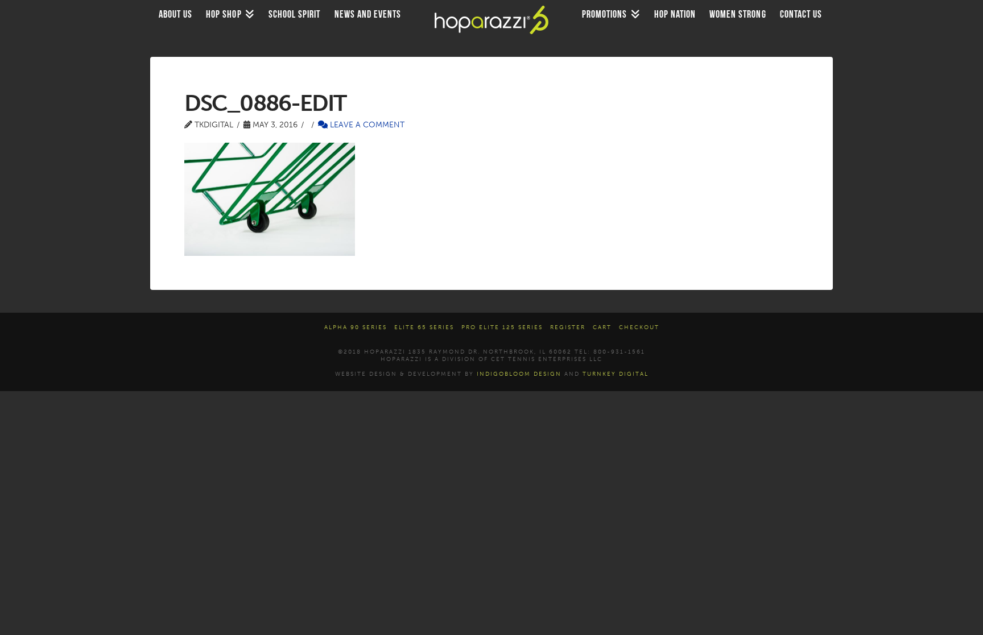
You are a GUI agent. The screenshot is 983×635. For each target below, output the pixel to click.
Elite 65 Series (424, 327)
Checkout (639, 327)
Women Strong (737, 14)
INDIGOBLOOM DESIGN (519, 374)
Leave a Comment (366, 125)
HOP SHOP (223, 14)
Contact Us (801, 14)
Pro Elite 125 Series (502, 327)
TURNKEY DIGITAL (616, 374)
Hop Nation (675, 14)
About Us (175, 14)
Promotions (604, 14)
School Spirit (295, 14)
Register (567, 327)
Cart (602, 327)
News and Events (368, 14)
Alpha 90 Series (355, 327)
